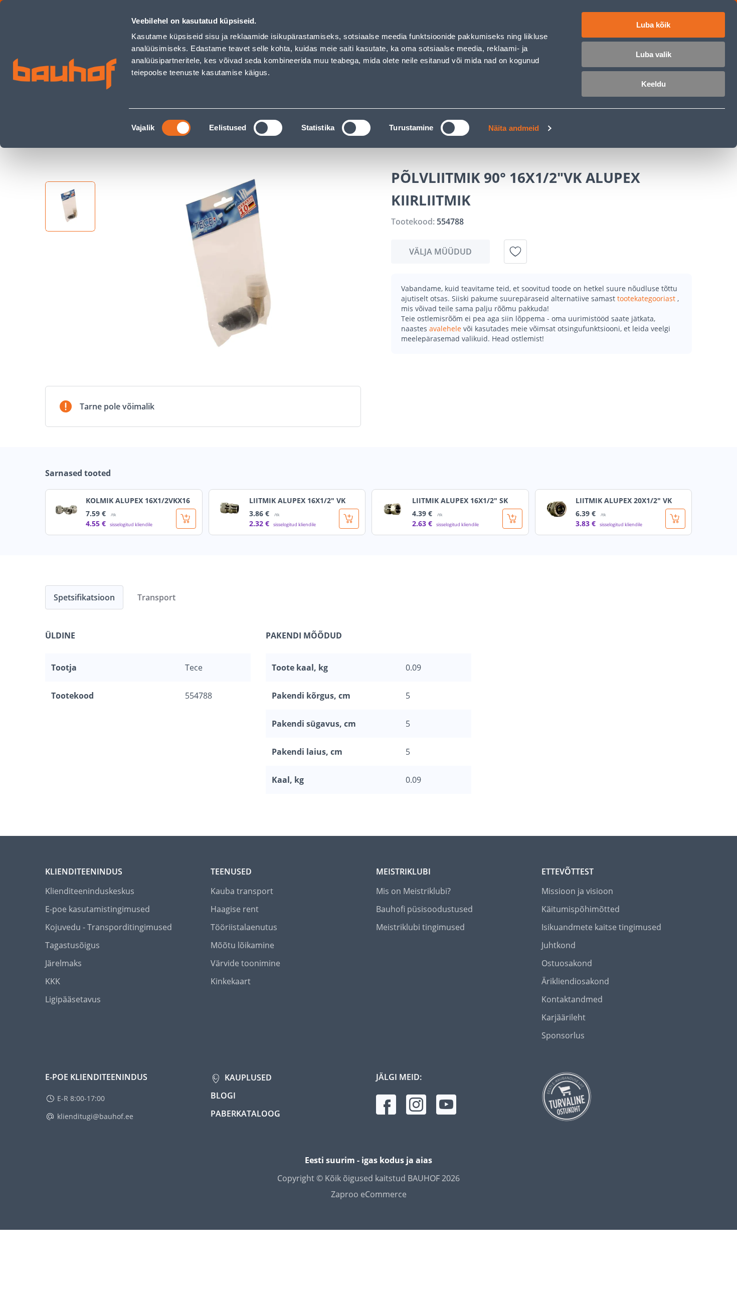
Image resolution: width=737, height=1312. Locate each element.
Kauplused (247, 1077)
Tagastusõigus (72, 945)
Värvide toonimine (245, 963)
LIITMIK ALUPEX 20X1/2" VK (624, 500)
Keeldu (653, 84)
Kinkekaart (231, 981)
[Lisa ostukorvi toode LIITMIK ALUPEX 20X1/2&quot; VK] (675, 519)
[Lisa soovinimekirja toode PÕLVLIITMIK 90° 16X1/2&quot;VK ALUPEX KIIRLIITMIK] (515, 252)
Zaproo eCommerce (369, 1194)
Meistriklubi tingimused (420, 927)
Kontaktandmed (572, 999)
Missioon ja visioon (577, 891)
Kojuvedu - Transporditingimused (108, 927)
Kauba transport (242, 891)
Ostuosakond (566, 963)
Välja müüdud (440, 251)
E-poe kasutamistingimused (97, 909)
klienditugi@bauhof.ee (95, 1116)
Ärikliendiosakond (575, 981)
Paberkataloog (245, 1113)
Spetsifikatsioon (84, 597)
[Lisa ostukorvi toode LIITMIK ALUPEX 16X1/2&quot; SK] (512, 519)
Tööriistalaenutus (244, 927)
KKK (52, 981)
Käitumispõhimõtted (580, 909)
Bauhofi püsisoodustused (424, 909)
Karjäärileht (563, 1017)
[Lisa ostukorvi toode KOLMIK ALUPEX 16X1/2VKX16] (186, 519)
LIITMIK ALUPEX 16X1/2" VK (297, 500)
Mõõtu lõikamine (242, 945)
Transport (156, 597)
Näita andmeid (513, 128)
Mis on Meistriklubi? (413, 891)
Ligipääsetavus (73, 999)
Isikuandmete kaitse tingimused (601, 927)
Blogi (223, 1095)
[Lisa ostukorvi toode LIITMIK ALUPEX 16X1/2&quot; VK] (349, 519)
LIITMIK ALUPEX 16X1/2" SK (460, 500)
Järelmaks (63, 963)
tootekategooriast (647, 298)
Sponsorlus (563, 1035)
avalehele (446, 328)
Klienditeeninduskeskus (89, 891)
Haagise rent (235, 909)
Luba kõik (653, 25)
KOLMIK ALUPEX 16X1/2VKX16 (138, 500)
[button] (70, 206)
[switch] (268, 128)
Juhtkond (558, 945)
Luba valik (653, 54)
